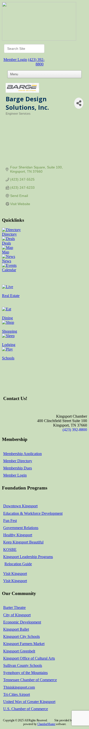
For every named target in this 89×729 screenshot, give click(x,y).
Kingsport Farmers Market (23, 644)
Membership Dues (17, 468)
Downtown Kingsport (20, 506)
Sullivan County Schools (22, 665)
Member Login (15, 59)
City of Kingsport (17, 615)
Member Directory (17, 461)
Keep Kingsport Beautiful (23, 542)
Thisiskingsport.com (19, 687)
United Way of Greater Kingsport (29, 702)
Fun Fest (10, 520)
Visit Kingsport (15, 573)
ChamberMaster (46, 724)
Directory (9, 234)
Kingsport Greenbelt (19, 651)
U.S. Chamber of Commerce (25, 709)
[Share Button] (78, 103)
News (6, 261)
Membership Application (22, 454)
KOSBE (10, 549)
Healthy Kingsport (17, 535)
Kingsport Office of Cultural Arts (29, 658)
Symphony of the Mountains (25, 673)
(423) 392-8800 (36, 61)
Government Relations (20, 528)
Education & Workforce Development (33, 513)
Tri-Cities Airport (16, 694)
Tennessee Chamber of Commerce (30, 680)
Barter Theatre (14, 607)
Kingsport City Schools (21, 636)
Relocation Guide (18, 564)
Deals (6, 243)
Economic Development (22, 622)
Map (5, 252)
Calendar (9, 270)
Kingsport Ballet (16, 629)
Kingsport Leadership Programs (28, 557)
